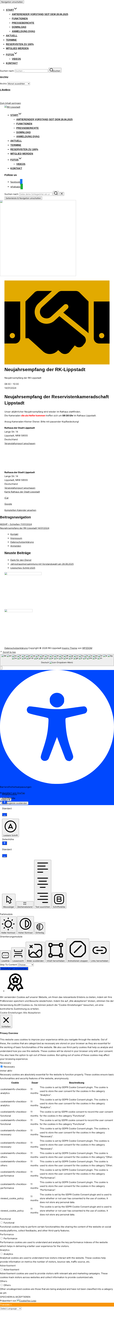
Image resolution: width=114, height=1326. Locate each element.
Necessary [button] (5, 1062)
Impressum (16, 538)
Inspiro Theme (69, 648)
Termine (11, 40)
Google (8, 504)
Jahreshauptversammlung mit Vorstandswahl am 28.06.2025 (42, 564)
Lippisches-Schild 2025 (22, 567)
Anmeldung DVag (23, 31)
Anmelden (15, 545)
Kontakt (12, 63)
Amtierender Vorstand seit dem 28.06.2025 (40, 14)
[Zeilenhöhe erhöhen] (4, 843)
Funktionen (20, 18)
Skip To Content (9, 964)
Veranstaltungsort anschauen (19, 443)
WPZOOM (87, 648)
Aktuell (11, 35)
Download (19, 27)
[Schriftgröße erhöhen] (4, 802)
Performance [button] (7, 1234)
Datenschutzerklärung (22, 542)
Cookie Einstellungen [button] (11, 1012)
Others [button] (3, 1281)
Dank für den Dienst (20, 560)
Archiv (3, 83)
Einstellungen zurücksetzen (14, 968)
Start (10, 10)
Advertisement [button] (8, 1265)
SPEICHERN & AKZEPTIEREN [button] (15, 1296)
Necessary (9, 1066)
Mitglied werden (17, 48)
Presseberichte (23, 23)
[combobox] (57, 660)
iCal (6, 497)
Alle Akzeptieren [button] (32, 1012)
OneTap (21, 793)
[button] (1, 668)
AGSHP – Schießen (16, 524)
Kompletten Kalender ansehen (20, 510)
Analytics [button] (5, 1250)
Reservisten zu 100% (20, 44)
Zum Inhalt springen (10, 103)
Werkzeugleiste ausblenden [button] (14, 803)
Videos (16, 59)
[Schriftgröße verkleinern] (4, 814)
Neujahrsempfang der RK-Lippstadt (24, 528)
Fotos (10, 54)
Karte (22, 491)
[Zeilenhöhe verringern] (4, 855)
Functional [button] (5, 1218)
